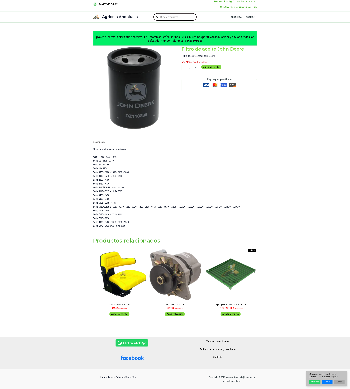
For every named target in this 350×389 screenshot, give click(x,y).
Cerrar (339, 382)
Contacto (217, 357)
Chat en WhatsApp (134, 343)
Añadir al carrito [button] (119, 313)
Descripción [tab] (99, 141)
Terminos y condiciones (217, 341)
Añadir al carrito (211, 67)
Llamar (327, 382)
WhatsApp (315, 382)
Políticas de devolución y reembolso (218, 349)
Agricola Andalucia (120, 16)
